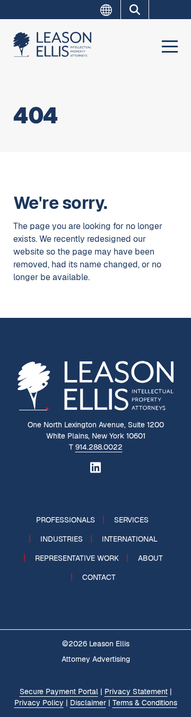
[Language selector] (110, 10)
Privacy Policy (39, 702)
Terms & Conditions (144, 702)
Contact (99, 577)
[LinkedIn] (95, 466)
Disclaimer (88, 702)
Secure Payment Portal (59, 691)
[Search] (134, 9)
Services (131, 520)
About (150, 558)
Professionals (65, 520)
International (130, 539)
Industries (61, 539)
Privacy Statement (136, 691)
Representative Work (77, 558)
